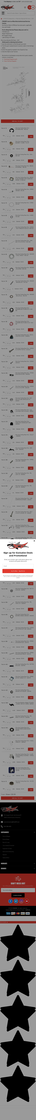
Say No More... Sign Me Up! (18, 571)
